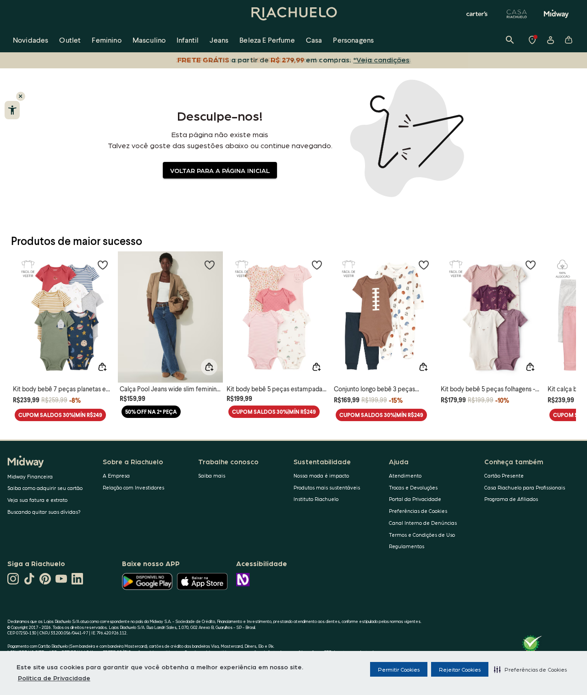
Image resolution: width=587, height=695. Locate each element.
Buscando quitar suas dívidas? (44, 511)
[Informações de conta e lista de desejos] (550, 40)
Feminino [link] (106, 39)
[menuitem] (30, 40)
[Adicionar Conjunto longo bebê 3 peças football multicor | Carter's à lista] (423, 264)
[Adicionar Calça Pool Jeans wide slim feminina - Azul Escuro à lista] (209, 264)
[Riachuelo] (293, 13)
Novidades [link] (30, 39)
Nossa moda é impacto (321, 475)
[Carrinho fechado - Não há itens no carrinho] (568, 40)
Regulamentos (406, 546)
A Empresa (116, 475)
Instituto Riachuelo (316, 498)
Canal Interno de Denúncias (423, 522)
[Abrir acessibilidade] (12, 110)
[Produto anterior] (23, 308)
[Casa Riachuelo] (516, 14)
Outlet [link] (70, 39)
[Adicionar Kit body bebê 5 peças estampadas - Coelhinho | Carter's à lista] (317, 264)
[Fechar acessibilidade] (20, 96)
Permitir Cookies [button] (399, 669)
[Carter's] (477, 14)
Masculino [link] (149, 39)
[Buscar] (510, 40)
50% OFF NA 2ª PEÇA (151, 411)
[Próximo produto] (564, 308)
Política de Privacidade (54, 677)
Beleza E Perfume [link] (267, 39)
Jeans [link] (219, 39)
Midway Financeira (30, 476)
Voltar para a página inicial (220, 170)
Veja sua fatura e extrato (37, 499)
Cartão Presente (504, 475)
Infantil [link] (188, 39)
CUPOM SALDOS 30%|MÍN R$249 (60, 414)
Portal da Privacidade (415, 498)
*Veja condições (381, 59)
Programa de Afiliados (511, 498)
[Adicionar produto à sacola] (102, 367)
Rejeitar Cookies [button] (460, 669)
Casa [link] (314, 39)
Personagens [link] (353, 39)
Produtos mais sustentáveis (327, 487)
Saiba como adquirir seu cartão (45, 487)
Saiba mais (211, 475)
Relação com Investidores (133, 487)
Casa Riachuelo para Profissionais (524, 487)
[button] (530, 669)
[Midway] (556, 14)
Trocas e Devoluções (413, 487)
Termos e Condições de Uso (422, 534)
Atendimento (405, 475)
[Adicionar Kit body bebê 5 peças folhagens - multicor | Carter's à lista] (530, 264)
